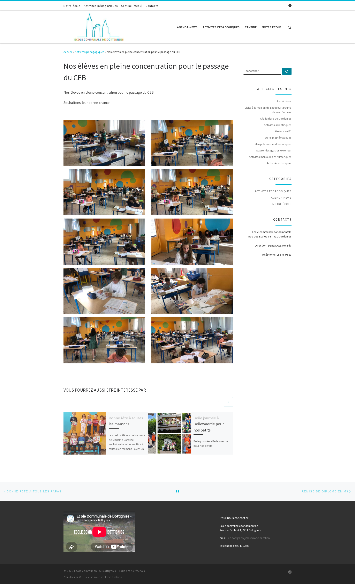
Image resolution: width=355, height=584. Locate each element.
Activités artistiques (279, 163)
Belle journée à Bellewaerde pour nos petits (209, 423)
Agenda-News (281, 197)
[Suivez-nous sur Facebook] (290, 5)
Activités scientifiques (278, 125)
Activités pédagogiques (89, 52)
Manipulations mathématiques (273, 144)
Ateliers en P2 (283, 131)
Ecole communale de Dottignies (95, 571)
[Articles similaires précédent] (218, 401)
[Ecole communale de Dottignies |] (99, 26)
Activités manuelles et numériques (270, 157)
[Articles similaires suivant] (228, 401)
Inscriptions (284, 101)
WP (80, 577)
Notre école (282, 204)
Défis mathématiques (278, 138)
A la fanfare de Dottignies (276, 118)
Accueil (67, 52)
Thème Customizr (114, 577)
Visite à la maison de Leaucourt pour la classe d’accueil (268, 110)
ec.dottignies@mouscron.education (249, 538)
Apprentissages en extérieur (274, 150)
